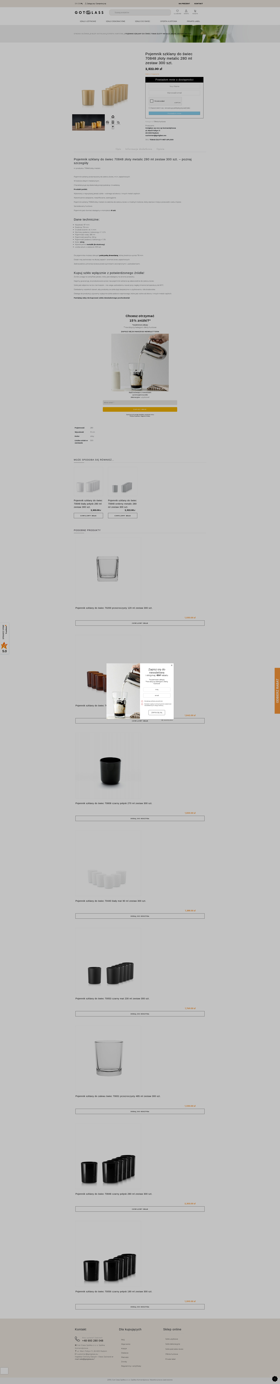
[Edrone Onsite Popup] (140, 692)
